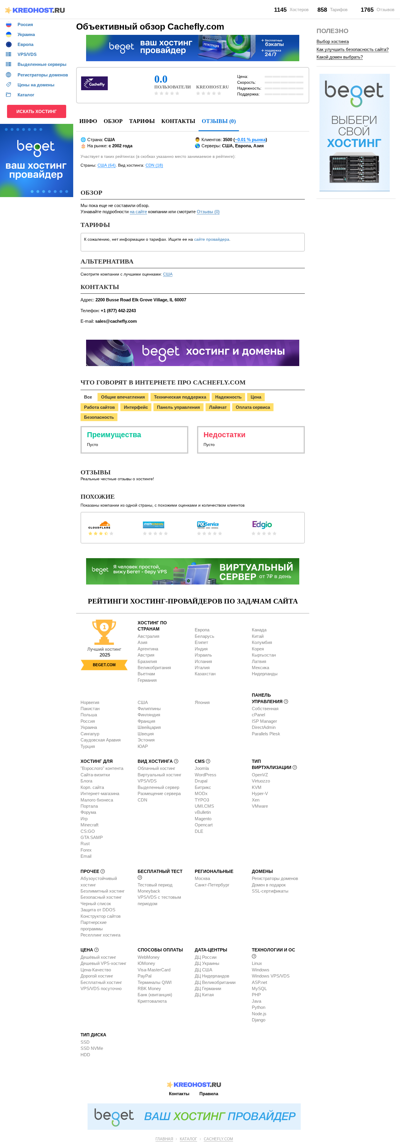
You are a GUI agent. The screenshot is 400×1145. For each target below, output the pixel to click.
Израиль (203, 654)
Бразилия (147, 661)
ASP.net (259, 982)
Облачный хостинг (156, 768)
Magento (203, 818)
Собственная (265, 708)
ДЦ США (203, 969)
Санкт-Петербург (212, 884)
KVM (256, 787)
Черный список (96, 903)
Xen (255, 799)
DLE (199, 831)
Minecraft (89, 824)
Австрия (146, 654)
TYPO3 (202, 799)
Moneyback (149, 890)
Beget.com (104, 665)
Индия (201, 648)
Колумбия (262, 642)
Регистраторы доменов (275, 878)
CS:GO (88, 831)
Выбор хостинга (333, 41)
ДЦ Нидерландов (212, 975)
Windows (260, 969)
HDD (85, 1054)
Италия (202, 667)
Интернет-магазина (100, 793)
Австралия (148, 636)
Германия (147, 680)
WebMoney (149, 957)
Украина (89, 727)
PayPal (144, 975)
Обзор (113, 121)
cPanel (258, 714)
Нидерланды (265, 673)
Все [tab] (88, 396)
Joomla (202, 768)
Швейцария (149, 727)
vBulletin (203, 812)
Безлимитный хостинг (102, 890)
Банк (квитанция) (155, 994)
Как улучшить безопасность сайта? (353, 49)
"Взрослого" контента (102, 768)
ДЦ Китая (204, 994)
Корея (258, 648)
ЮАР (143, 746)
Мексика (260, 667)
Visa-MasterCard (154, 969)
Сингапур (90, 733)
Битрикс (203, 787)
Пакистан (90, 708)
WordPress (205, 774)
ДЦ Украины (207, 963)
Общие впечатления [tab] (123, 396)
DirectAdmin (264, 727)
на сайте (138, 211)
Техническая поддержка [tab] (180, 396)
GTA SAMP (92, 837)
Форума (88, 812)
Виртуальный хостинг (159, 774)
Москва (202, 878)
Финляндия (149, 714)
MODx (201, 793)
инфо (88, 121)
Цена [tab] (256, 396)
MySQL (259, 988)
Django (258, 1019)
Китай (258, 636)
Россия (88, 721)
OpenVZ (260, 774)
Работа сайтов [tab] (99, 407)
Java (256, 1001)
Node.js (259, 1013)
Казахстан (205, 673)
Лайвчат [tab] (218, 407)
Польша (89, 714)
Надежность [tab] (228, 396)
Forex (86, 849)
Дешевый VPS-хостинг (103, 963)
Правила (208, 1093)
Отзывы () (219, 121)
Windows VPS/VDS (271, 975)
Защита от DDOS (98, 909)
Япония (202, 702)
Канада (259, 629)
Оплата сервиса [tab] (253, 407)
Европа (202, 629)
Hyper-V (260, 793)
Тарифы (142, 121)
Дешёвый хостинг (98, 957)
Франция (146, 721)
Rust (85, 843)
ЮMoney (146, 963)
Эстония (146, 739)
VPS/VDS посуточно (101, 988)
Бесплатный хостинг (101, 982)
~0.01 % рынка (250, 139)
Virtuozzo (261, 780)
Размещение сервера (159, 793)
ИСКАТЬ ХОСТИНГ (36, 111)
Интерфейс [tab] (136, 407)
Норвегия (90, 702)
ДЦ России (205, 957)
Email (86, 856)
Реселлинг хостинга (100, 934)
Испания (203, 661)
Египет (201, 642)
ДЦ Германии (208, 988)
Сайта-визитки (95, 774)
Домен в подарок (269, 884)
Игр (84, 818)
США (167, 274)
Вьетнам (146, 673)
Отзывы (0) (208, 211)
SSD (85, 1042)
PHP (256, 994)
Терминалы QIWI (155, 982)
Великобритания (154, 667)
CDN (142, 799)
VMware (260, 806)
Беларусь (204, 636)
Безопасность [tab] (99, 417)
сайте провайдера (211, 239)
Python (258, 1007)
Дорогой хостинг (97, 975)
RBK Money (149, 988)
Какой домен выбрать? (340, 56)
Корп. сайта (92, 787)
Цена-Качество (96, 969)
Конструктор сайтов (101, 916)
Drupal (201, 780)
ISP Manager (264, 721)
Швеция (146, 733)
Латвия (259, 661)
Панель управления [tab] (178, 407)
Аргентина (148, 648)
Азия (142, 642)
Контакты (178, 121)
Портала (89, 806)
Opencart (204, 824)
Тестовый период (155, 884)
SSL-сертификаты (270, 890)
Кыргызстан (264, 654)
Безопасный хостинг (101, 897)
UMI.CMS (204, 806)
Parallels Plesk (266, 733)
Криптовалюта (152, 1001)
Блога (86, 780)
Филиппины (149, 708)
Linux (257, 963)
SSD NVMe (92, 1048)
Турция (88, 746)
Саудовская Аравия (101, 739)
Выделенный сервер (158, 787)
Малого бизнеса (97, 799)
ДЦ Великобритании (215, 982)
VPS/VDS (147, 780)
